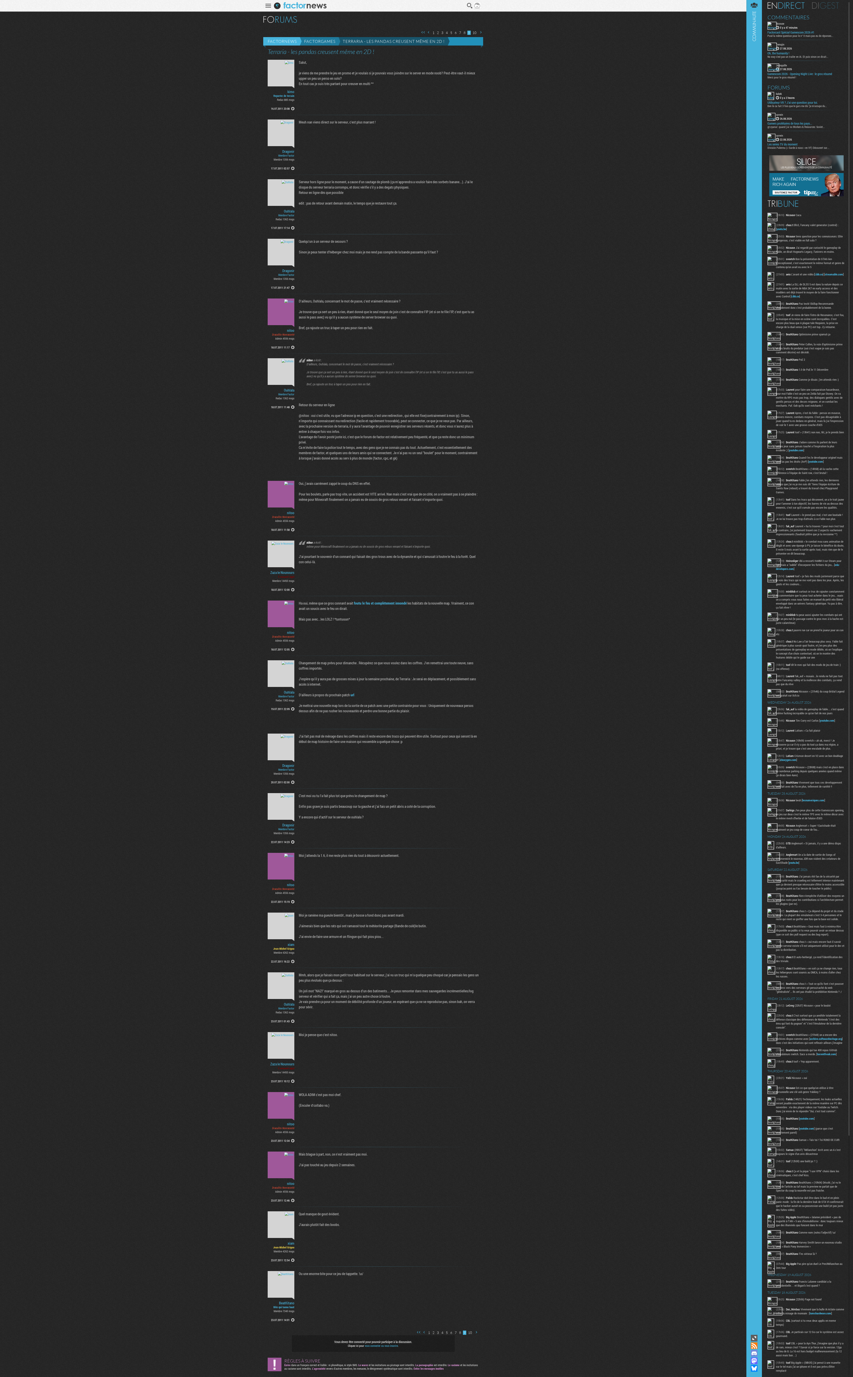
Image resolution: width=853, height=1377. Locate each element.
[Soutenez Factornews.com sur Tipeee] (806, 195)
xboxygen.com (788, 760)
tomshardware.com (820, 1313)
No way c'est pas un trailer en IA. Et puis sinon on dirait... (797, 56)
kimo (290, 92)
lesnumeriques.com (813, 800)
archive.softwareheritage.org (826, 1039)
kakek (779, 94)
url (352, 694)
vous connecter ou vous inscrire (381, 1345)
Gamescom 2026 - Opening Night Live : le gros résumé (799, 74)
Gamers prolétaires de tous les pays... (789, 123)
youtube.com (796, 450)
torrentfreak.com (826, 1054)
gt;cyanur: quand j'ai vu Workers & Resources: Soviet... (796, 127)
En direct (786, 5)
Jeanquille (781, 65)
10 (474, 33)
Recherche (469, 5)
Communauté (754, 667)
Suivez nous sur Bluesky (754, 1368)
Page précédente (428, 32)
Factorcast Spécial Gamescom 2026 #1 (790, 32)
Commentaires (788, 17)
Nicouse (780, 23)
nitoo (290, 330)
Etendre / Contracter (754, 1338)
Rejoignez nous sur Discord (754, 1353)
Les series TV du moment (782, 144)
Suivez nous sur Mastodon (754, 1360)
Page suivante (480, 32)
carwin (779, 114)
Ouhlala (289, 211)
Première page (423, 32)
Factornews (282, 41)
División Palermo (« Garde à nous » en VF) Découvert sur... (798, 147)
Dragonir (288, 151)
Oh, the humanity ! (778, 53)
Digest (825, 5)
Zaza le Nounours (282, 573)
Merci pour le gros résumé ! (781, 77)
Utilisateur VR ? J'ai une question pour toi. (792, 102)
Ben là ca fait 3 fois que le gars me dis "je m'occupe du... (797, 106)
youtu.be (781, 229)
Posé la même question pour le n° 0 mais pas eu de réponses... (800, 36)
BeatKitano (286, 1303)
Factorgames (319, 41)
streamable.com (834, 274)
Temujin (780, 44)
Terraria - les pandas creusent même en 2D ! (394, 41)
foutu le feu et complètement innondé (380, 603)
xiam (291, 945)
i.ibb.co (819, 274)
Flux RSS (754, 1345)
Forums (778, 87)
